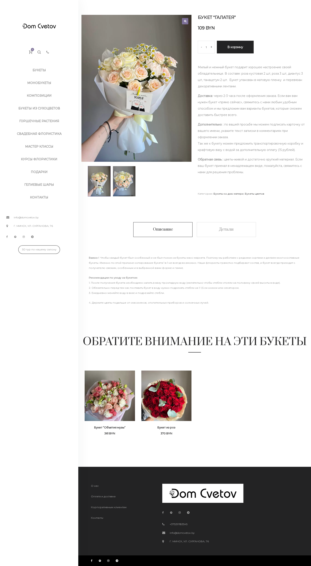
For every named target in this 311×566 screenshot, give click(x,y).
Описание (163, 229)
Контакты (97, 517)
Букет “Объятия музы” (109, 427)
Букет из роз (166, 427)
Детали (226, 229)
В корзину (235, 47)
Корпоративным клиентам (109, 507)
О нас (95, 485)
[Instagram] (24, 236)
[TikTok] (15, 236)
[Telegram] (32, 236)
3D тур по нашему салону (39, 249)
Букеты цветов (254, 193)
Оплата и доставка (103, 496)
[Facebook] (7, 236)
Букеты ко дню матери (228, 193)
